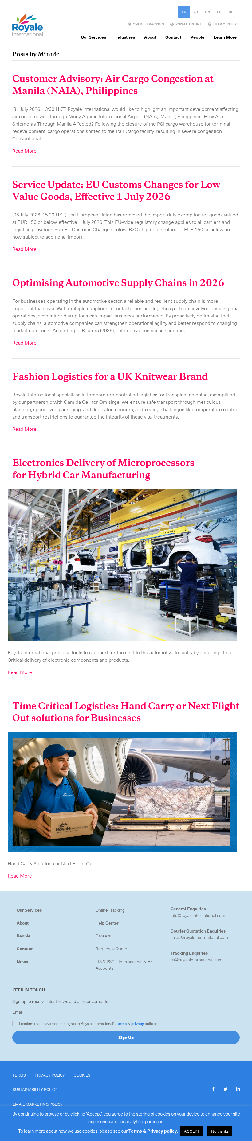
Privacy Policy (50, 1075)
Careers (103, 936)
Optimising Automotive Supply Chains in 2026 (118, 283)
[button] (213, 1089)
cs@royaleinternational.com (196, 959)
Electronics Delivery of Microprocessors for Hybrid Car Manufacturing (103, 469)
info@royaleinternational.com (198, 915)
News (22, 961)
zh (196, 11)
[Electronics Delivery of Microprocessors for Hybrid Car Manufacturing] (122, 564)
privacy (137, 1023)
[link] (146, 24)
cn (207, 11)
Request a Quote (111, 948)
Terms (19, 1075)
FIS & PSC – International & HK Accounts (124, 964)
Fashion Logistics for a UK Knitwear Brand (114, 377)
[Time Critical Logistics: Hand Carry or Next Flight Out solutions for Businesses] (122, 791)
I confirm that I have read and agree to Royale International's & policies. (88, 1023)
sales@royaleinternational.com (199, 937)
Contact (25, 948)
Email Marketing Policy (38, 1104)
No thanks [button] (220, 1131)
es (219, 11)
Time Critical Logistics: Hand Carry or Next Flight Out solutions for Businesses (125, 712)
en (184, 11)
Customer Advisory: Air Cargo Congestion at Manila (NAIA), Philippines (113, 85)
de (231, 11)
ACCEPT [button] (192, 1131)
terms (121, 1023)
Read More (24, 150)
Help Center (107, 923)
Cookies (82, 1075)
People (23, 936)
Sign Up (126, 1037)
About (23, 923)
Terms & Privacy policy (152, 1130)
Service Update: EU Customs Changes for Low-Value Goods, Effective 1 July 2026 (118, 191)
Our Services (29, 910)
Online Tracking (110, 910)
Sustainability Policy (35, 1089)
